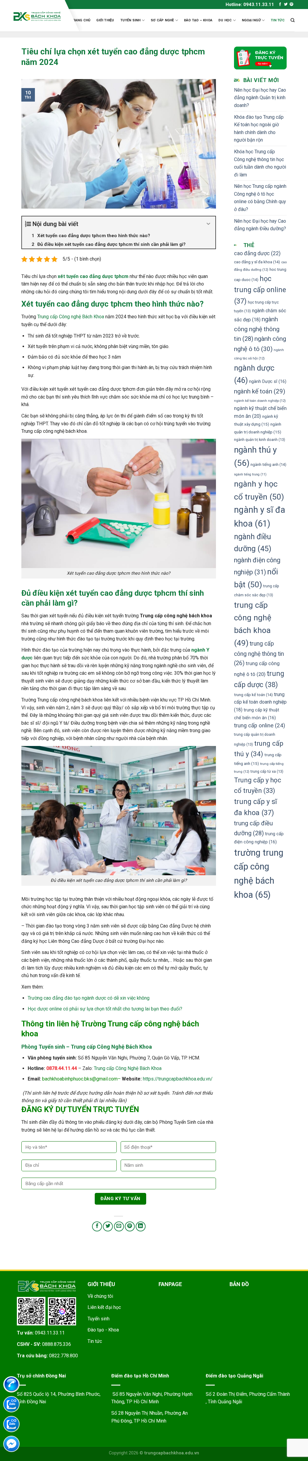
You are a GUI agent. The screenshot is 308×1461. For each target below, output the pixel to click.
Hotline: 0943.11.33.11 (250, 4)
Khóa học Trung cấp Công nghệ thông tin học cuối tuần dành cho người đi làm (260, 163)
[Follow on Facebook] (280, 4)
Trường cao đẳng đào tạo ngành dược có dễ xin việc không (89, 998)
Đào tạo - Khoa (103, 1330)
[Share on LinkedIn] (141, 1226)
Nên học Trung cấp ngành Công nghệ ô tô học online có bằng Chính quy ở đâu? (260, 197)
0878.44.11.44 (61, 1068)
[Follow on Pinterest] (291, 4)
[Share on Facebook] (97, 1226)
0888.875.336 (56, 1344)
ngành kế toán (259, 391)
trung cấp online (259, 725)
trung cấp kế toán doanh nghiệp (260, 702)
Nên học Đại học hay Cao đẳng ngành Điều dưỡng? (260, 225)
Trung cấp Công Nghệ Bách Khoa (128, 1068)
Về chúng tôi (100, 1296)
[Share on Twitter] (108, 1226)
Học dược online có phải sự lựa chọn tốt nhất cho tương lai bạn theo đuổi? (105, 1009)
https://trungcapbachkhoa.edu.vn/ (178, 1079)
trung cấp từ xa (267, 771)
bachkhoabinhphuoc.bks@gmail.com (80, 1079)
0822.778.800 (63, 1356)
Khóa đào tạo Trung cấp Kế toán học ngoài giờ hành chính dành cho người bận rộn (259, 128)
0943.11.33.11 (50, 1333)
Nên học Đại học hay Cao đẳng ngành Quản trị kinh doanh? (260, 97)
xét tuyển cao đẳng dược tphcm (93, 276)
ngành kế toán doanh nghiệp (260, 401)
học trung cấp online (260, 289)
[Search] (292, 20)
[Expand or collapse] (208, 223)
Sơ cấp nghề (162, 20)
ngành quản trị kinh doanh (259, 439)
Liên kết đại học (104, 1307)
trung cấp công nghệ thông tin (259, 653)
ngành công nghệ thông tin (256, 329)
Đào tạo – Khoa (198, 20)
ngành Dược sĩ (267, 381)
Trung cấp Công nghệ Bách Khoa (70, 316)
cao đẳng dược (257, 253)
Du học (225, 20)
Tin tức (278, 20)
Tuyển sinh (130, 20)
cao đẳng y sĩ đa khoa (257, 262)
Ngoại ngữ (251, 20)
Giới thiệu (105, 20)
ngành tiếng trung (250, 474)
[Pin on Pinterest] (130, 1226)
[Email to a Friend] (119, 1226)
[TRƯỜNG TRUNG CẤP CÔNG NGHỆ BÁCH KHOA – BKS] (37, 16)
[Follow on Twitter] (286, 4)
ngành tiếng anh (268, 464)
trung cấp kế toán (253, 694)
